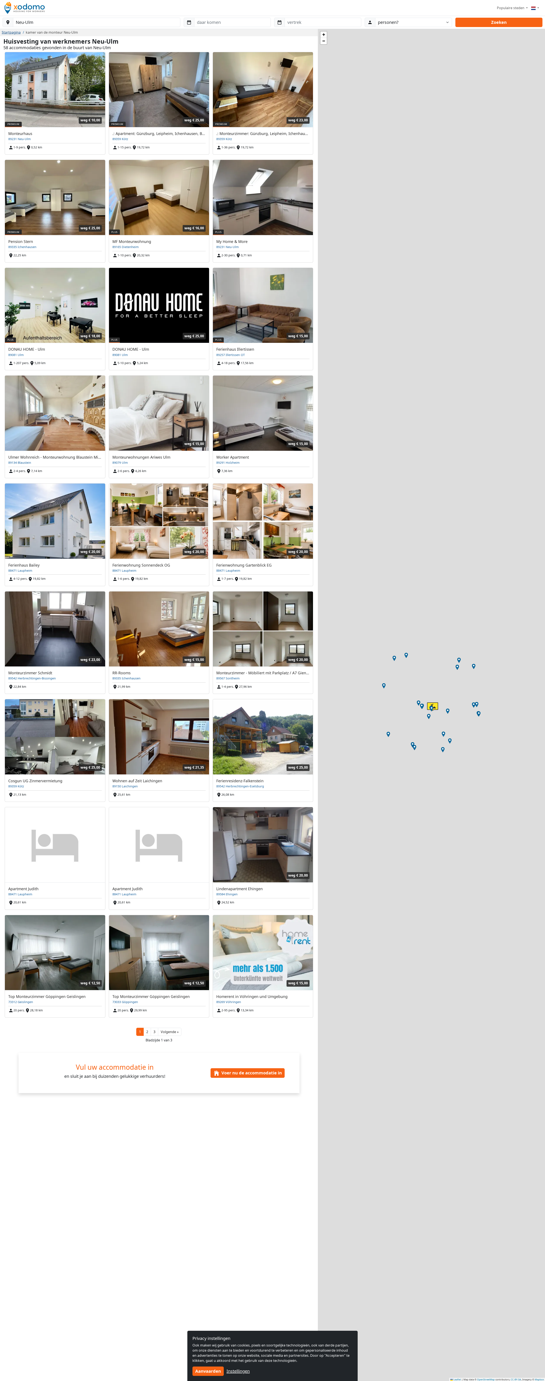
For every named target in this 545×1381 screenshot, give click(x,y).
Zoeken (499, 22)
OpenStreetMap (486, 1379)
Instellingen (238, 1371)
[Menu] (535, 8)
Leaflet (457, 1379)
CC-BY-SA (516, 1379)
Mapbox (539, 1379)
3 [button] (154, 1031)
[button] (169, 1032)
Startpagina (11, 32)
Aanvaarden (208, 1371)
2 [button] (147, 1031)
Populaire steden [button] (511, 8)
